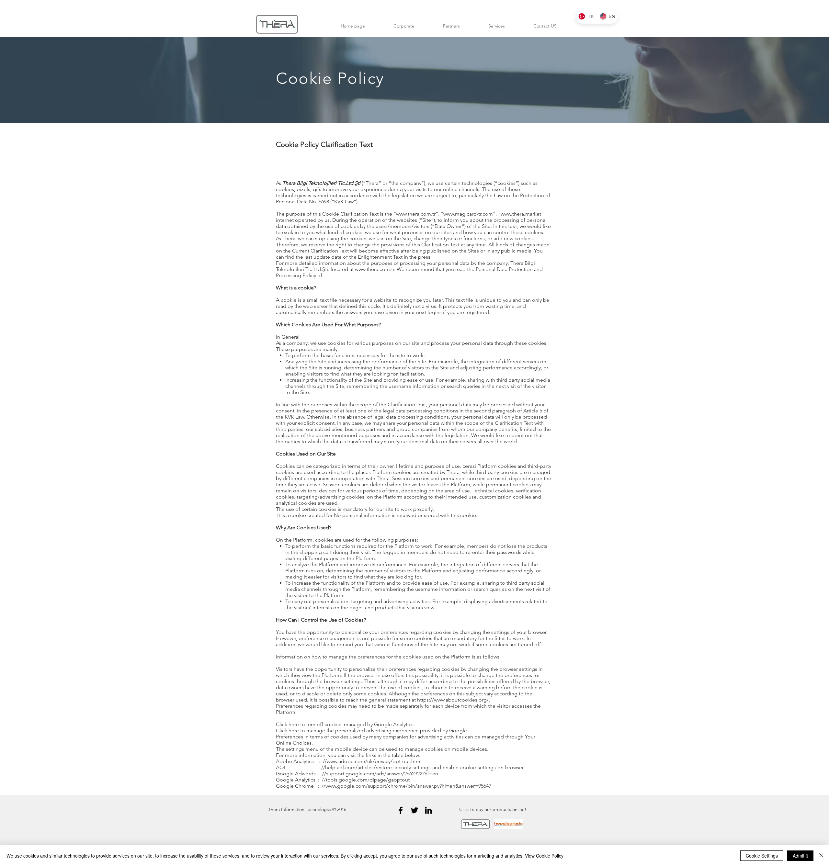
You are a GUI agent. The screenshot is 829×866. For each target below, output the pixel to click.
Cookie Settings (762, 855)
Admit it (800, 855)
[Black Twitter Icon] (414, 810)
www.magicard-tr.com (468, 214)
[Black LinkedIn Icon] (428, 810)
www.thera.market (521, 214)
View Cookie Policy (544, 855)
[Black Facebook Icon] (400, 810)
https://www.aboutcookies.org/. (453, 700)
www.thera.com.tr (416, 214)
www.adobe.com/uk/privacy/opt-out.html (374, 761)
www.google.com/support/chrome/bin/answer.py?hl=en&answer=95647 (408, 786)
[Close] (821, 855)
